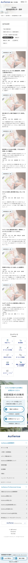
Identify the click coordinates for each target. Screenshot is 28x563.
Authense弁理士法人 (6, 500)
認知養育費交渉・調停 (8, 37)
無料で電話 (21, 558)
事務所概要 (4, 465)
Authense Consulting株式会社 (9, 513)
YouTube (13, 533)
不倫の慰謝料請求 (7, 29)
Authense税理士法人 (6, 496)
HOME (2, 15)
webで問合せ (7, 558)
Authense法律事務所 (7, 443)
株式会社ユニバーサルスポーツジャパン (11, 517)
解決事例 (8, 15)
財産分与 (5, 43)
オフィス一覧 (4, 447)
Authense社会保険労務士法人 (8, 504)
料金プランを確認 (13, 561)
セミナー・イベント (6, 482)
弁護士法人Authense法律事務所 (9, 491)
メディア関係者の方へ (6, 456)
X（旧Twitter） (13, 529)
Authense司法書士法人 (7, 509)
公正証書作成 (15, 40)
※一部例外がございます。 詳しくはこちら (13, 397)
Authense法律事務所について (8, 460)
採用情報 (3, 469)
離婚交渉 (17, 37)
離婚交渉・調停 (6, 40)
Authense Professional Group (11, 487)
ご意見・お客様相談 (6, 452)
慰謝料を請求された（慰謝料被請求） (11, 31)
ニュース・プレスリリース (7, 478)
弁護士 (2, 473)
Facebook (13, 531)
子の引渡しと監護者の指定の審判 (10, 34)
